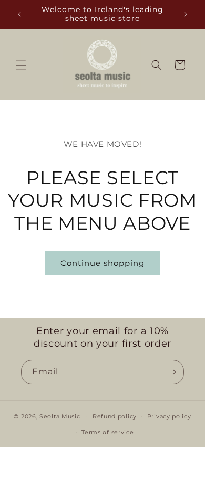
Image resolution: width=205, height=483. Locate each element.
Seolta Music (59, 416)
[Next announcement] (185, 14)
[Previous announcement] (19, 14)
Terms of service (107, 432)
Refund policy (115, 416)
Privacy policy (169, 416)
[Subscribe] (171, 372)
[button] (21, 65)
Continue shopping (102, 263)
